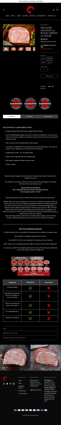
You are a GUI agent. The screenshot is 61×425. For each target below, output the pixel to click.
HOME (7, 15)
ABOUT (19, 15)
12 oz (43, 58)
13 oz (49, 58)
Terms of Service (22, 393)
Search (20, 380)
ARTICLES (33, 15)
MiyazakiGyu (45, 24)
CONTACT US (51, 15)
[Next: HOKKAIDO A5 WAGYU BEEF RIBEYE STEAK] (45, 358)
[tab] (11, 116)
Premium (15, 305)
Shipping (43, 41)
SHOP (12, 15)
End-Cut (8, 305)
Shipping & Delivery (10, 333)
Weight (43, 55)
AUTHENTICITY (41, 15)
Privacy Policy (22, 390)
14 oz (43, 62)
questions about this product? (14, 337)
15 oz (49, 62)
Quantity (44, 66)
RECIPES (25, 15)
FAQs (4, 328)
